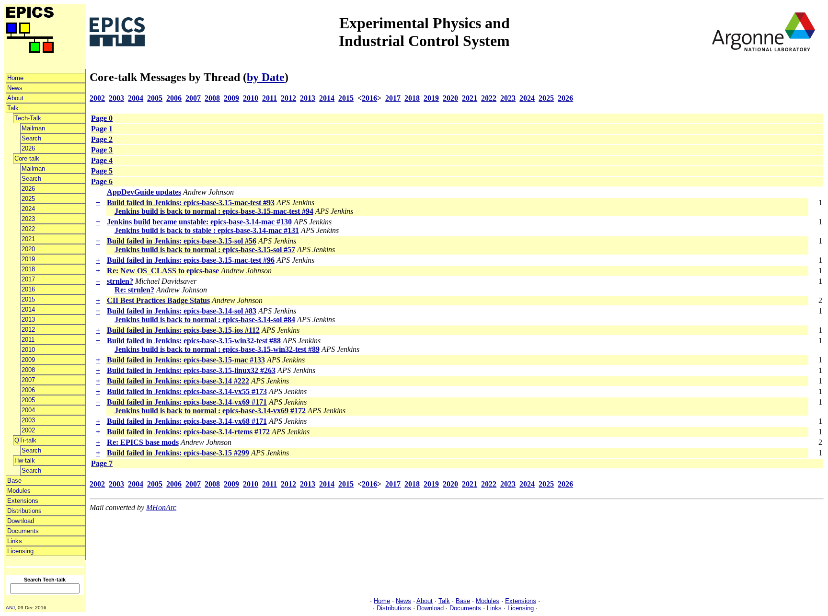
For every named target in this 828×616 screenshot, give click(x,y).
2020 (28, 249)
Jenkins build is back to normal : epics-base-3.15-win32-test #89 (217, 349)
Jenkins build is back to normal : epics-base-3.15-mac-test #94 (214, 211)
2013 (28, 319)
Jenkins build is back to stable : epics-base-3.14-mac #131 (207, 230)
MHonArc (161, 507)
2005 (28, 400)
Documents (23, 531)
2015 (28, 299)
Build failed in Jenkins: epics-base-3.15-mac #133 (186, 360)
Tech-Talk (27, 118)
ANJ (10, 607)
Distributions (24, 510)
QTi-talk (25, 440)
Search (31, 138)
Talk (13, 108)
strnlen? (120, 281)
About (15, 98)
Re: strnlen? (134, 290)
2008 (28, 369)
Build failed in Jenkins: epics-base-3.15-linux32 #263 (191, 370)
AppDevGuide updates (144, 192)
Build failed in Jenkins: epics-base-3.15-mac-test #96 (191, 260)
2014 (28, 309)
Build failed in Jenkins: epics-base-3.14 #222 (178, 381)
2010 (28, 349)
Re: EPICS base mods (143, 442)
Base (14, 480)
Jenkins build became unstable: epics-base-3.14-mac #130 (199, 222)
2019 (28, 259)
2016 (28, 289)
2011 (28, 339)
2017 (28, 279)
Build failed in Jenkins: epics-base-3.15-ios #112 (183, 330)
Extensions (22, 500)
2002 (28, 430)
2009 (28, 359)
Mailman (33, 128)
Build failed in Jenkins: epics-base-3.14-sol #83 (181, 311)
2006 (28, 390)
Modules (19, 490)
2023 (28, 218)
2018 (28, 269)
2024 (28, 208)
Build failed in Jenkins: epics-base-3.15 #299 (178, 453)
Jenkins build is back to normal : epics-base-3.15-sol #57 (205, 249)
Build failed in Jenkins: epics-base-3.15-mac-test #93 (191, 202)
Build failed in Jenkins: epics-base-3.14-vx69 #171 (187, 402)
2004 (28, 410)
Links (14, 541)
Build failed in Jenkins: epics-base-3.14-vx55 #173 (187, 391)
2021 (28, 239)
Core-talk (26, 158)
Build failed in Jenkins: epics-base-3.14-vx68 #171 (187, 421)
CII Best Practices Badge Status (158, 300)
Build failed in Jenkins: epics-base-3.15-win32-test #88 (194, 341)
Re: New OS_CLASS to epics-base (163, 271)
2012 (28, 329)
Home (15, 77)
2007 (28, 380)
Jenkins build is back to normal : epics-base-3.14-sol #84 (205, 319)
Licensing (20, 551)
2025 (28, 198)
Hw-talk (24, 460)
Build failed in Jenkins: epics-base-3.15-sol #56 (181, 241)
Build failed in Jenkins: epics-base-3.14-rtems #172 (188, 432)
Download (20, 520)
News (15, 88)
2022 (28, 228)
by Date (266, 77)
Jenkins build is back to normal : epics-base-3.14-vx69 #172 (210, 411)
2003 (28, 420)
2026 (28, 148)
